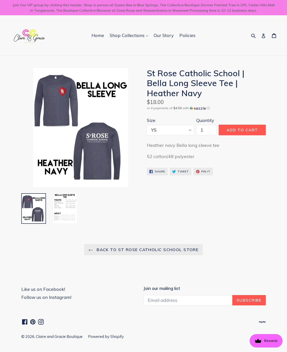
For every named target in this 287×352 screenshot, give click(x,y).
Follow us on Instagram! (46, 297)
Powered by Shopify (106, 336)
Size (151, 120)
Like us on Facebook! (43, 289)
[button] (206, 108)
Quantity (205, 120)
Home (97, 35)
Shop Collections (130, 35)
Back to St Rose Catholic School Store (147, 249)
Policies (187, 35)
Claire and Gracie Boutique (59, 336)
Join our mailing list (162, 288)
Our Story (164, 35)
